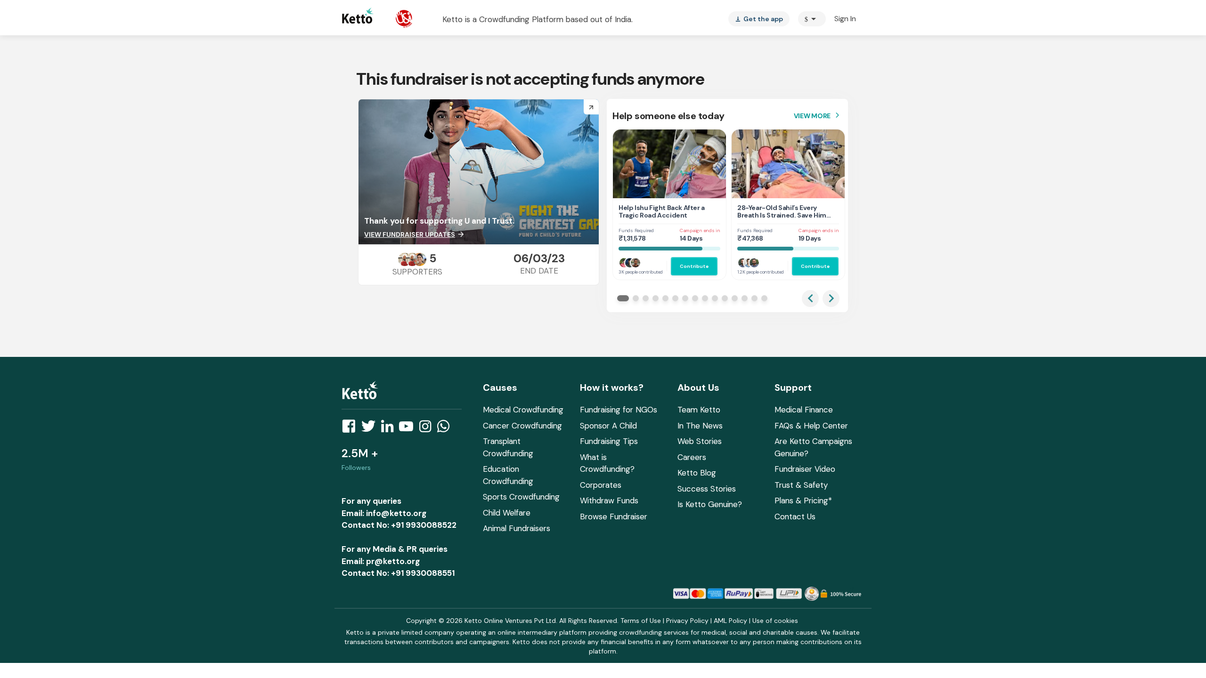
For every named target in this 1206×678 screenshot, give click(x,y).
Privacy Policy (687, 620)
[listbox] (759, 18)
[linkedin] (390, 429)
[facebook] (351, 429)
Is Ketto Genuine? (709, 504)
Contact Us (794, 516)
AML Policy (730, 620)
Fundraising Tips (609, 441)
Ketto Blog (696, 473)
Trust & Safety (801, 485)
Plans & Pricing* (803, 500)
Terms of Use (641, 620)
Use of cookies (775, 620)
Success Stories (706, 489)
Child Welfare (506, 513)
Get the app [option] (759, 19)
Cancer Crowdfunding (522, 425)
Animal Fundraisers (516, 528)
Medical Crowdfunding (523, 409)
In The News (700, 425)
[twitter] (371, 429)
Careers (691, 457)
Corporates (600, 485)
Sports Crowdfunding (521, 497)
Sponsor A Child (608, 425)
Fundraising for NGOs (618, 409)
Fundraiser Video (804, 469)
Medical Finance (803, 409)
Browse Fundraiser (613, 516)
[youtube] (409, 429)
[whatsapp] (446, 429)
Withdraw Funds (609, 500)
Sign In (845, 19)
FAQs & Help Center (811, 425)
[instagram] (428, 429)
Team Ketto (698, 409)
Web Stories (699, 441)
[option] (812, 18)
